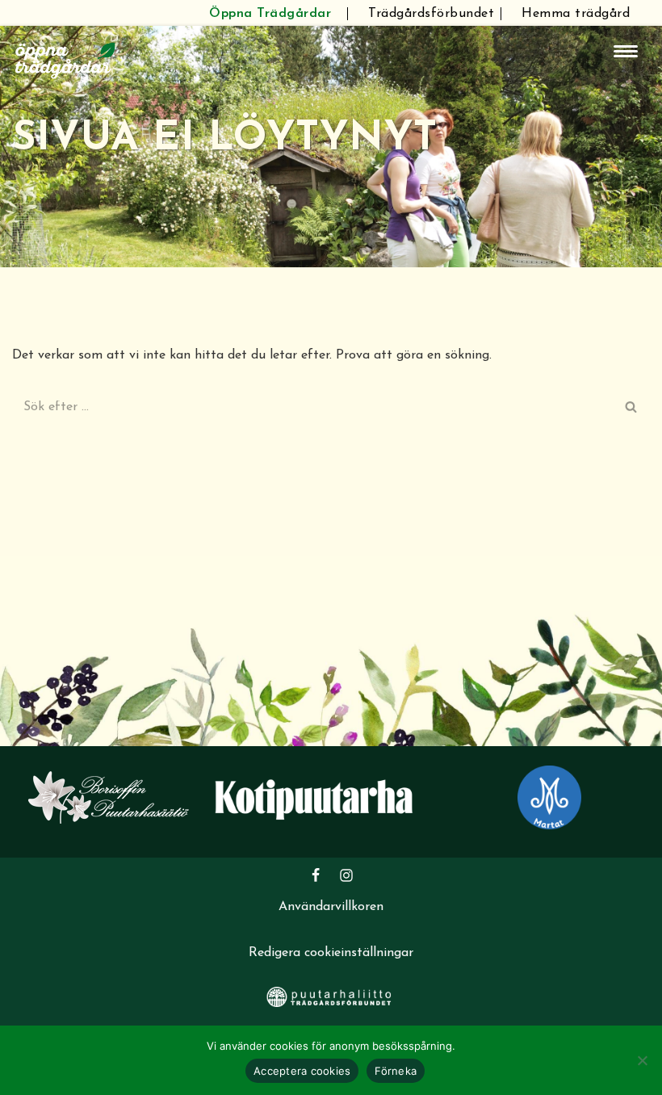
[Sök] (632, 407)
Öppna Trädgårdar (270, 13)
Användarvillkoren (331, 906)
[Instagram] (346, 875)
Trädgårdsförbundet (431, 13)
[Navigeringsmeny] (625, 51)
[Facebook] (315, 875)
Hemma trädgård (576, 13)
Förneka (396, 1070)
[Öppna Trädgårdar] (65, 58)
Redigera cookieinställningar (331, 952)
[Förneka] (642, 1060)
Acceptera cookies (301, 1070)
